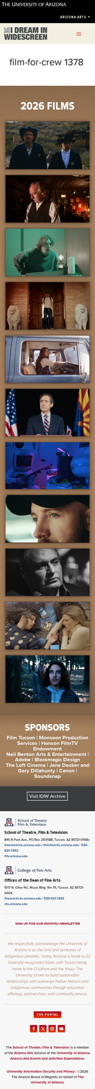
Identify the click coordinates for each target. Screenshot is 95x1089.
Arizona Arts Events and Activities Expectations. (47, 1058)
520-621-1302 (54, 898)
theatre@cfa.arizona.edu (22, 845)
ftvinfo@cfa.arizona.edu (61, 845)
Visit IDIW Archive (47, 796)
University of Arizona (73, 1052)
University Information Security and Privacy (41, 1071)
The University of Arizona (57, 1079)
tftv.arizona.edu (16, 856)
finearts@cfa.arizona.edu (22, 898)
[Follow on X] (43, 1028)
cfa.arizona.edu (15, 904)
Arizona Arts (73, 17)
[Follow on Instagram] (52, 1028)
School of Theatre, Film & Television (41, 1047)
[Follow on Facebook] (33, 1028)
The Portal (47, 1014)
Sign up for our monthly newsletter (47, 923)
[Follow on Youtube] (61, 1028)
